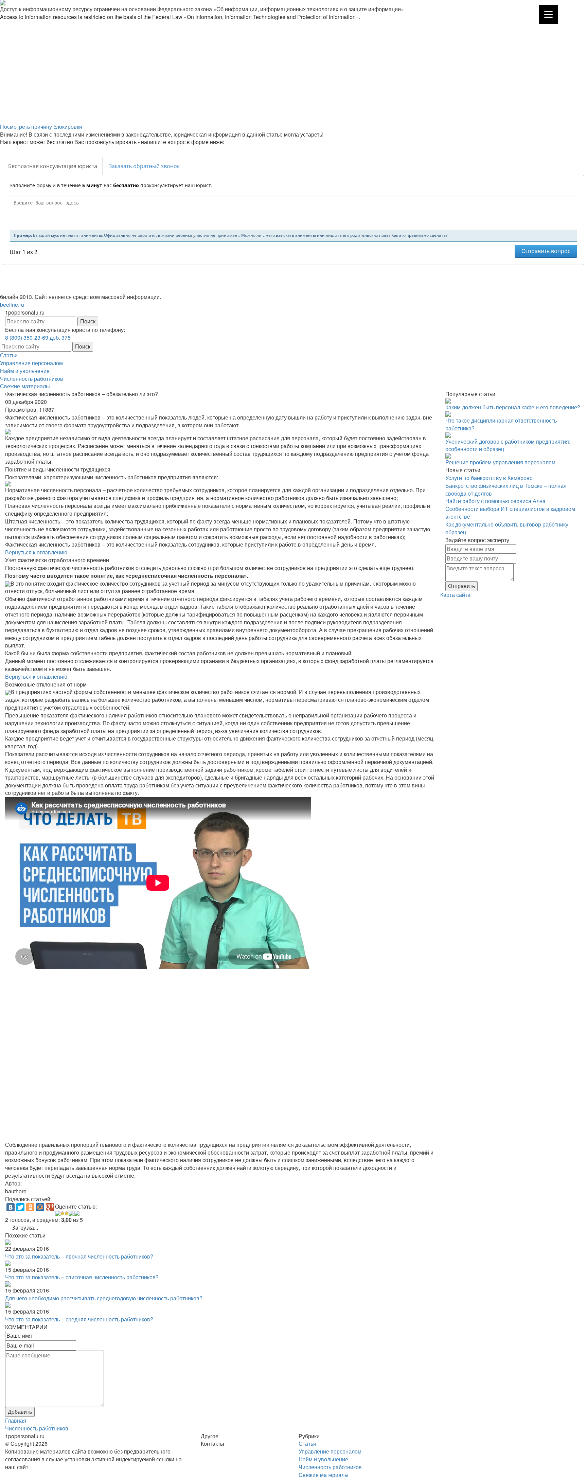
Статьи (9, 355)
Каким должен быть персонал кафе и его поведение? (512, 407)
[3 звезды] (67, 1213)
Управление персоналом (31, 363)
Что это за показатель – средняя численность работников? (79, 1319)
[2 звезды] (62, 1213)
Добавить (20, 1411)
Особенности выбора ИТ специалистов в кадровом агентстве (510, 512)
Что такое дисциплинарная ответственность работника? (501, 424)
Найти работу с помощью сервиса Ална (495, 501)
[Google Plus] (50, 1207)
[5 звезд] (76, 1213)
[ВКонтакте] (10, 1207)
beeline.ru (12, 304)
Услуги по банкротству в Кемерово (489, 478)
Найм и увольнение (25, 371)
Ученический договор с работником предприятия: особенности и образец (507, 445)
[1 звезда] (57, 1213)
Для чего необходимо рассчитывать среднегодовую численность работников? (103, 1298)
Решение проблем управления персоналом (500, 462)
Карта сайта (455, 595)
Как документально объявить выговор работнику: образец (507, 528)
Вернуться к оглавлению (36, 552)
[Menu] (548, 14)
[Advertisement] (204, 72)
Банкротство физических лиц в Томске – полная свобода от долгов (506, 489)
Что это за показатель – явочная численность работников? (79, 1256)
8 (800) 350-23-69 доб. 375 (38, 337)
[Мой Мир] (40, 1207)
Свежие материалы (25, 386)
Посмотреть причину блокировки (41, 126)
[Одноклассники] (30, 1207)
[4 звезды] (71, 1213)
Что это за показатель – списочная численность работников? (82, 1277)
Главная (15, 1420)
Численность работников (31, 378)
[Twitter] (20, 1207)
